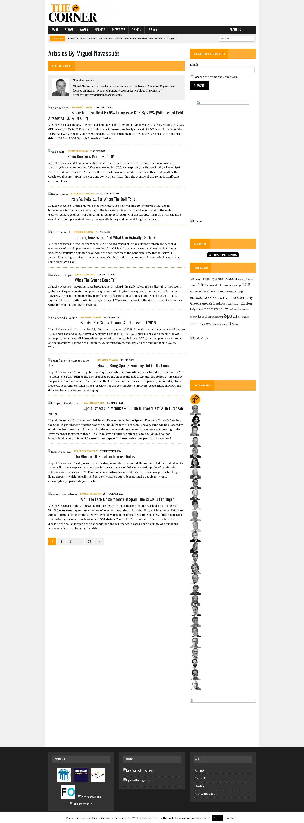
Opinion (136, 30)
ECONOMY (195, 291)
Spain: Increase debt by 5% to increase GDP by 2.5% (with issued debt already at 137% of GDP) (115, 115)
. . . (250, 30)
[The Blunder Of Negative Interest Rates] (59, 451)
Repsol (202, 316)
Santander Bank (215, 316)
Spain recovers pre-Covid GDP (90, 156)
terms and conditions (223, 77)
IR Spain (152, 30)
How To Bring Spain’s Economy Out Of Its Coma (133, 365)
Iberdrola (219, 304)
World (84, 30)
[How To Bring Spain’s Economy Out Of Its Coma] (71, 365)
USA (237, 324)
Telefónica (197, 324)
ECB (246, 285)
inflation (245, 303)
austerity (198, 279)
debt (218, 285)
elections (207, 291)
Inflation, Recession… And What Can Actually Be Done (114, 237)
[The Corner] (81, 13)
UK (208, 324)
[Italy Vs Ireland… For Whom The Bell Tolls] (58, 194)
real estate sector (239, 309)
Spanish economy (82, 107)
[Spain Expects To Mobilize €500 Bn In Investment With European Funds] (64, 403)
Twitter (146, 780)
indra (235, 304)
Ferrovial (218, 298)
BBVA (238, 279)
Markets (100, 30)
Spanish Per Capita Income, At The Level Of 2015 (118, 322)
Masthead (199, 770)
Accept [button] (217, 818)
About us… (236, 30)
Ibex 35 (229, 304)
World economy (83, 232)
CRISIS (210, 285)
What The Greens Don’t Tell (95, 280)
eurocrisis (230, 292)
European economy (83, 193)
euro (222, 291)
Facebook (149, 771)
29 (89, 541)
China (201, 285)
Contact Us (200, 778)
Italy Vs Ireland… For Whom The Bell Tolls (103, 199)
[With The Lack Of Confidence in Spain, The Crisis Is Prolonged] (62, 494)
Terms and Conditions (205, 794)
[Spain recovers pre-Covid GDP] (56, 151)
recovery (193, 317)
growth (207, 303)
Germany (245, 297)
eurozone (198, 297)
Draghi (238, 285)
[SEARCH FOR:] (236, 38)
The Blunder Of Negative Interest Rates (104, 456)
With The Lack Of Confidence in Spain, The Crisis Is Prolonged (127, 499)
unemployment (218, 324)
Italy (192, 309)
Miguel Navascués (83, 80)
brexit (245, 279)
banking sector (213, 279)
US (231, 323)
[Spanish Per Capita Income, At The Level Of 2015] (62, 318)
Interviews (118, 30)
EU (215, 291)
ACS (192, 279)
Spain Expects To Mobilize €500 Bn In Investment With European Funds (115, 411)
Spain (55, 30)
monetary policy (216, 309)
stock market (243, 316)
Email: (194, 64)
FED (210, 297)
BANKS (229, 279)
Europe (69, 30)
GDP (234, 298)
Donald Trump (228, 285)
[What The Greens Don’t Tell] (59, 275)
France (227, 298)
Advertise (199, 786)
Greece (195, 303)
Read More (231, 818)
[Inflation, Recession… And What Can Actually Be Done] (59, 232)
